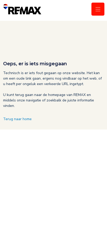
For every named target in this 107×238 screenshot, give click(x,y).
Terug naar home (17, 119)
